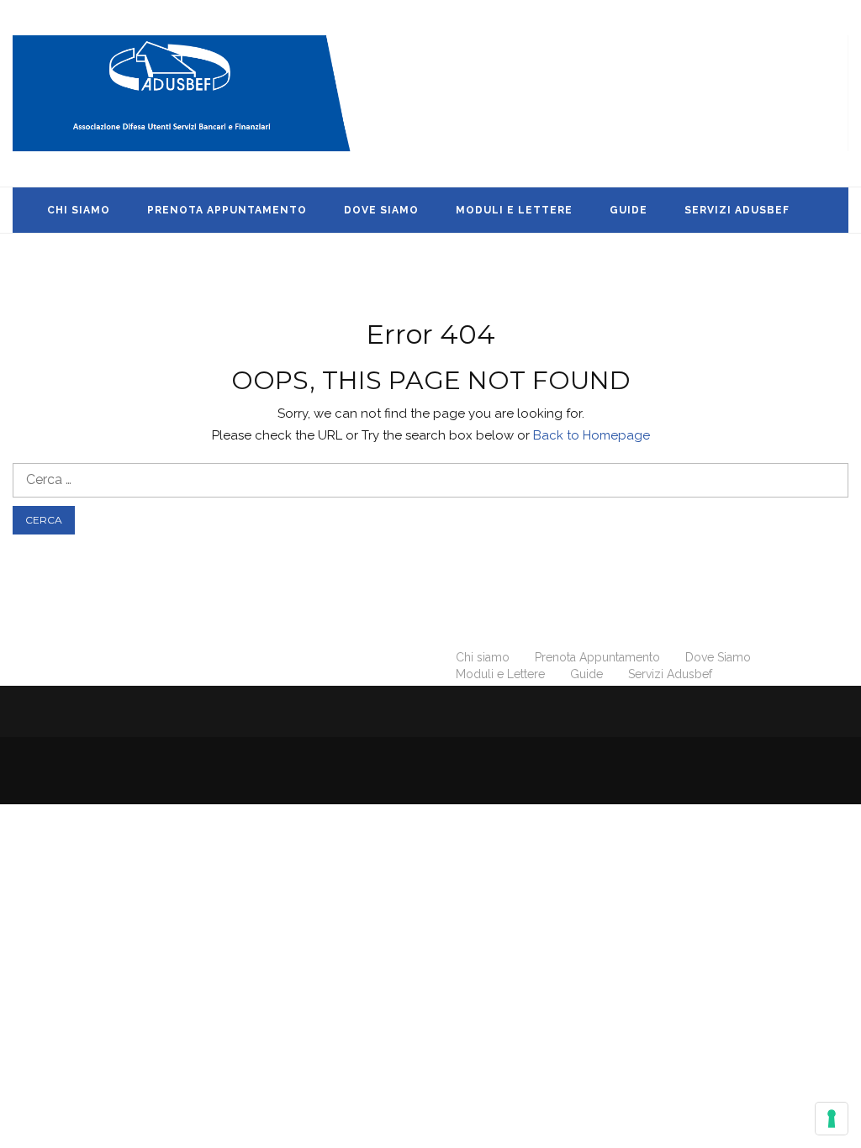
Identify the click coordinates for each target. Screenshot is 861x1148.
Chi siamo (78, 210)
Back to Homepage (591, 435)
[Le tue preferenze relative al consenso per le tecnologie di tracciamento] (832, 1119)
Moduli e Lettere (514, 210)
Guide (628, 210)
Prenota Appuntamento (227, 210)
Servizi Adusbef (737, 210)
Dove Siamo (381, 210)
